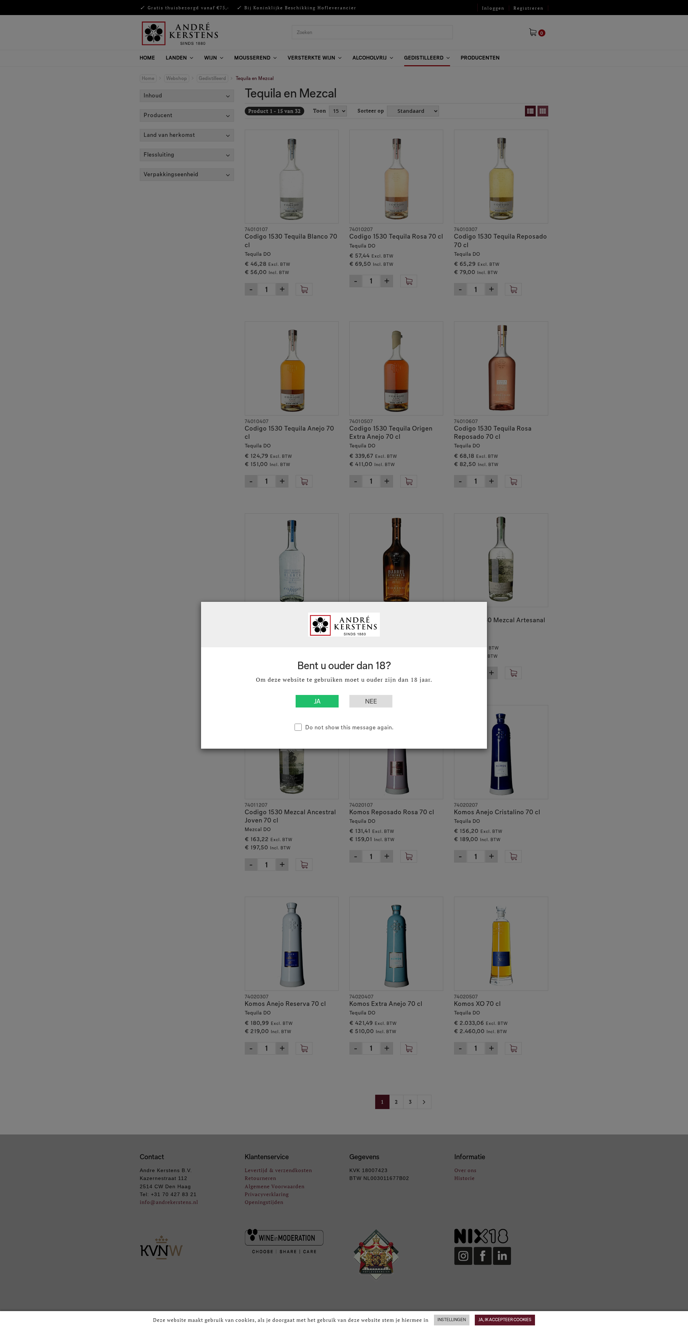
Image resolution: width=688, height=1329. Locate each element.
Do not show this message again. (349, 727)
